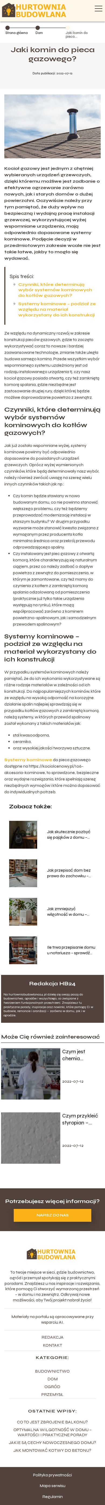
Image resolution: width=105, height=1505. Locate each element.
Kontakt (52, 1345)
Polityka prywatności (52, 1474)
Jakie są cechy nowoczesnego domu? (52, 1442)
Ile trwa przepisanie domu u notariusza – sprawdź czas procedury (71, 950)
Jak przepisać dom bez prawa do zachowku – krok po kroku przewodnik (71, 873)
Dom (39, 33)
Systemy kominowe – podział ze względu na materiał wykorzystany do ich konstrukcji (57, 309)
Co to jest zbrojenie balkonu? (52, 1421)
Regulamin (52, 1496)
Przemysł (52, 1394)
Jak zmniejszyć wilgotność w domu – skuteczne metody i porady (67, 911)
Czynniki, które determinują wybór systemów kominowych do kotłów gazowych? (55, 290)
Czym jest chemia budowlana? (77, 1055)
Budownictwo (52, 1371)
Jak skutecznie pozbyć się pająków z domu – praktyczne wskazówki (68, 834)
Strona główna (16, 33)
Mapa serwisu (52, 1485)
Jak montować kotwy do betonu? (52, 1450)
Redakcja (52, 1337)
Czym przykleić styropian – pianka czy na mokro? (80, 1119)
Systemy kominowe (28, 759)
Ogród (52, 1386)
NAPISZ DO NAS (53, 1215)
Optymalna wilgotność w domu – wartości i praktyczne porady (52, 1432)
